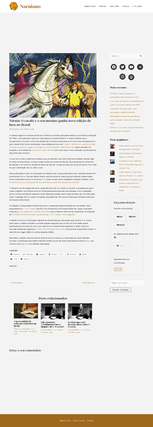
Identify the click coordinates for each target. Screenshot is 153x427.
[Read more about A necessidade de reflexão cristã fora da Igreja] (26, 311)
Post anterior (16, 283)
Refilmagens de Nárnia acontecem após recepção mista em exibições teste (125, 120)
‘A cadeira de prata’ (66, 147)
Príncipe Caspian (17, 147)
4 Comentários (46, 330)
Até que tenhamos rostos (46, 182)
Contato (90, 421)
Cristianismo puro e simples (22, 182)
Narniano (30, 6)
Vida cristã (114, 6)
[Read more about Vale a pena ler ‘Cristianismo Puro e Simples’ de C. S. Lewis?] (53, 311)
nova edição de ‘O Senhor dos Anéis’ (34, 212)
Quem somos (79, 421)
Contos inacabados (38, 214)
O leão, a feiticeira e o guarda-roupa (79, 144)
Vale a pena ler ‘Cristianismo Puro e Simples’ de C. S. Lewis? (52, 324)
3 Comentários (73, 330)
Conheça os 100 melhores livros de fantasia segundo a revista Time (131, 164)
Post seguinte (89, 283)
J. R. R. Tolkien (29, 209)
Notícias (102, 6)
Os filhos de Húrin (20, 214)
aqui (89, 241)
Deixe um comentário (22, 329)
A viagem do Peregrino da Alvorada (41, 147)
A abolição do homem (69, 182)
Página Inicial (90, 6)
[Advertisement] (76, 29)
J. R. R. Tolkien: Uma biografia (61, 214)
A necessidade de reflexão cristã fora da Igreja (25, 323)
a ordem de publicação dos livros (49, 229)
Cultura (125, 6)
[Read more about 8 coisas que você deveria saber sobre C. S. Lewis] (80, 311)
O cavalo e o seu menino (42, 150)
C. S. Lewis (137, 6)
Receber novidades (120, 290)
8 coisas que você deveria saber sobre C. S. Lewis (79, 324)
